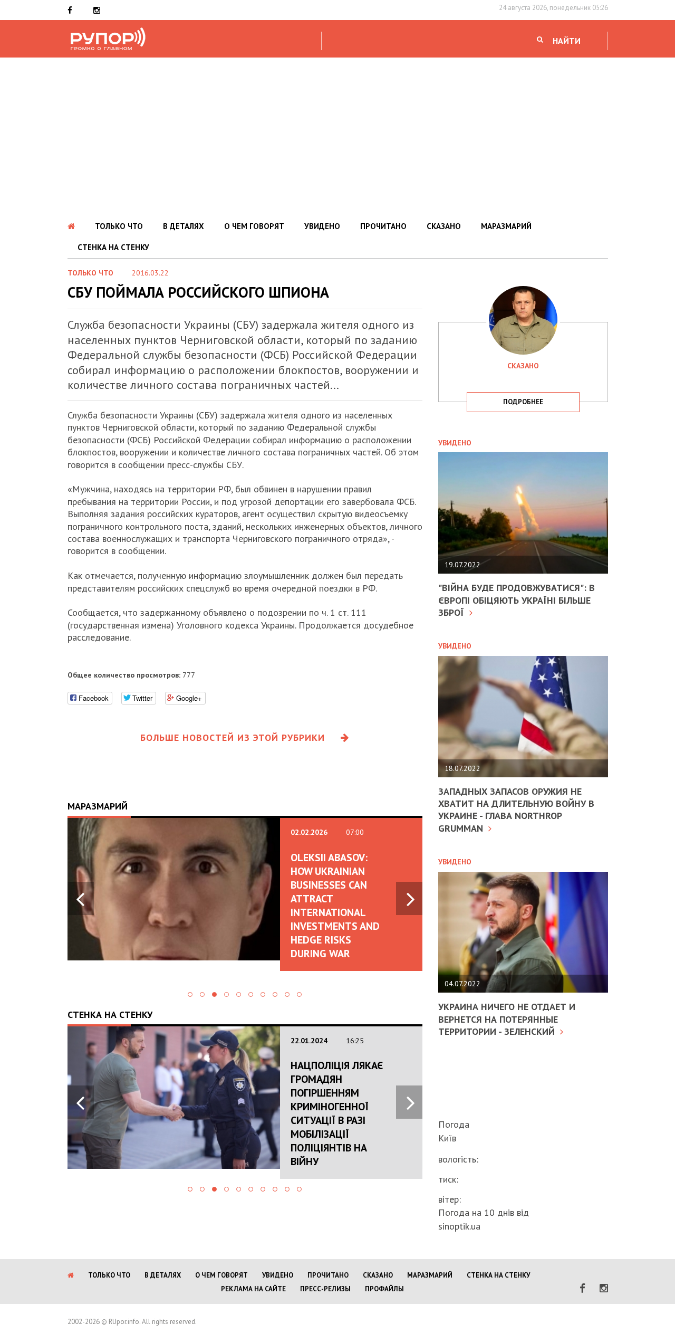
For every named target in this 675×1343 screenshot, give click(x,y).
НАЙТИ (567, 40)
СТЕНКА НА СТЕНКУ (113, 247)
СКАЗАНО (444, 226)
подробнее (523, 401)
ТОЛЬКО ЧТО (119, 226)
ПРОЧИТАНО (383, 226)
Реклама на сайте (253, 1288)
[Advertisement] (337, 137)
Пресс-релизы (325, 1288)
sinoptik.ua (459, 1226)
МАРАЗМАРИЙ (506, 226)
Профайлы (384, 1288)
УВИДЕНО (322, 226)
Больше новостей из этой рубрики (232, 737)
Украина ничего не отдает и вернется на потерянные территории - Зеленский (506, 1019)
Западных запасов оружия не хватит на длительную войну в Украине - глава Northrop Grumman (516, 809)
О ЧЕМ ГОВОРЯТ (254, 226)
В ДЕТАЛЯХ (183, 226)
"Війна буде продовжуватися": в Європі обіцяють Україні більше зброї (516, 600)
